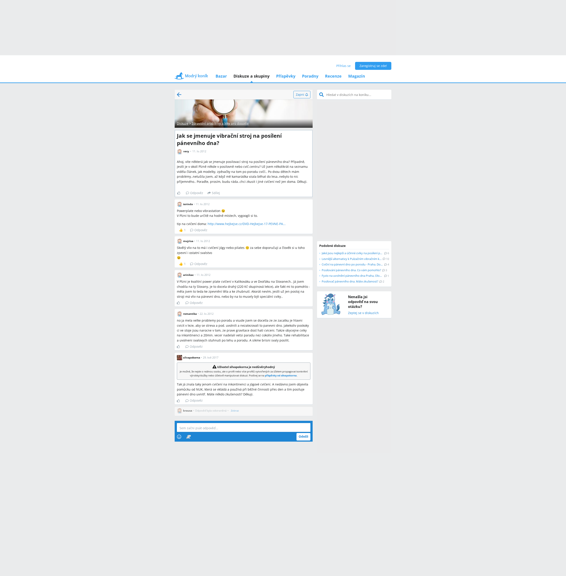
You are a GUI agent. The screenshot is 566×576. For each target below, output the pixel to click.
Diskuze (182, 123)
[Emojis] (179, 437)
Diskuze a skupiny (251, 76)
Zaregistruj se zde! (373, 66)
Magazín (356, 76)
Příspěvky (285, 76)
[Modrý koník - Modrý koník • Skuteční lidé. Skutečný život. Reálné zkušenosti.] (191, 77)
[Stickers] (188, 437)
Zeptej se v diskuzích (363, 313)
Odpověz (196, 193)
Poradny (310, 76)
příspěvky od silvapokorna (281, 375)
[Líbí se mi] (180, 193)
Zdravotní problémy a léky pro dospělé (220, 123)
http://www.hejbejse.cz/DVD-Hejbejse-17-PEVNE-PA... (247, 224)
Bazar (221, 76)
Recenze (333, 76)
